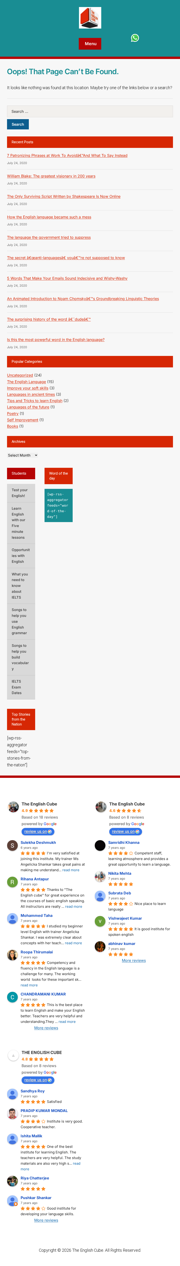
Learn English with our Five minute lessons (18, 523)
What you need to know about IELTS (20, 586)
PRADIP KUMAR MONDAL (44, 1110)
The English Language (26, 381)
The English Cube (39, 803)
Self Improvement (22, 419)
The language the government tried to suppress (49, 237)
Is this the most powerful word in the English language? (56, 339)
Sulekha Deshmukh (38, 842)
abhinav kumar (121, 943)
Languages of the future (28, 407)
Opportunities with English (21, 556)
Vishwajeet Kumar (125, 918)
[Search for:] (90, 111)
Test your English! (20, 493)
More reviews (46, 1027)
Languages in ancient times (31, 394)
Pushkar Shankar (36, 1197)
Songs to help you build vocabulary (20, 657)
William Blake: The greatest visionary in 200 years (51, 176)
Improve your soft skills (27, 388)
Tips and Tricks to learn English (34, 400)
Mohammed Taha (36, 915)
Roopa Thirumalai (37, 952)
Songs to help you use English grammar (19, 621)
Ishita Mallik (31, 1136)
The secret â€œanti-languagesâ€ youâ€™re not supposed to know (66, 257)
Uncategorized (20, 375)
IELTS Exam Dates (17, 687)
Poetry (13, 413)
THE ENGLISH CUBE (42, 1052)
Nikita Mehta (119, 873)
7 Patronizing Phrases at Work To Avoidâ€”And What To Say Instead (67, 155)
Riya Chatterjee (35, 1178)
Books (12, 426)
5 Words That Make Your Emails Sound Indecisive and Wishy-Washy (67, 278)
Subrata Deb (119, 893)
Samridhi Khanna (123, 842)
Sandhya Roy (33, 1091)
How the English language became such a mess (49, 217)
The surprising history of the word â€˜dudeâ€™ (49, 319)
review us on (35, 831)
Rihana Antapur (35, 879)
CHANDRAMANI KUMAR (43, 994)
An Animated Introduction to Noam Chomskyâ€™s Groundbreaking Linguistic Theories (83, 298)
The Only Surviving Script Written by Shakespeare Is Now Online (63, 196)
